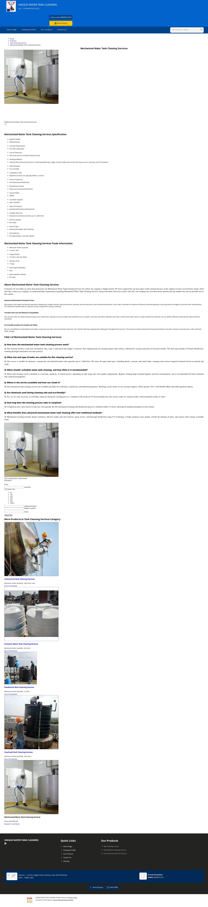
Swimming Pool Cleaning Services (115, 850)
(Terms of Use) (72, 897)
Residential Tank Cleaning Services (19, 687)
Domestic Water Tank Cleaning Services (21, 644)
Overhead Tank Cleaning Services (18, 752)
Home (12, 39)
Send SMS (114, 887)
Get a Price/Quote (10, 586)
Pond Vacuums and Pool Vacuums (115, 853)
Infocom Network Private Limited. (63, 900)
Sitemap (66, 861)
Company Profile (29, 29)
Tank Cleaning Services (18, 43)
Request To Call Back (11, 824)
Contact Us (62, 29)
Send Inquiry (62, 23)
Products (13, 41)
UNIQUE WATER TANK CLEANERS (37, 6)
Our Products (46, 29)
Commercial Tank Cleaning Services (19, 579)
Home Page (11, 29)
